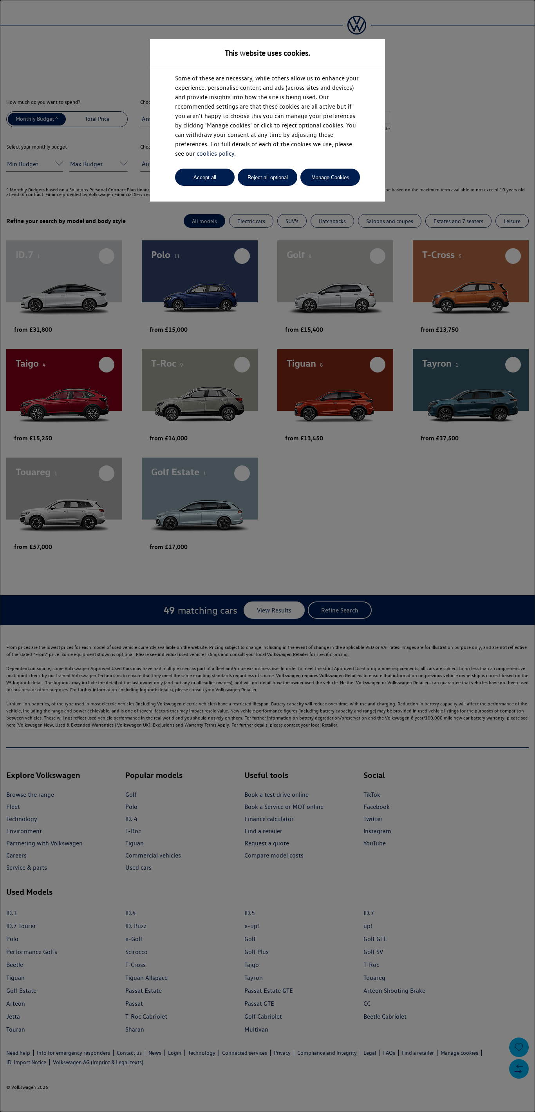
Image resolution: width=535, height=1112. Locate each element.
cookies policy (215, 153)
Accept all (204, 177)
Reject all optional (268, 177)
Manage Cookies (330, 177)
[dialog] (267, 556)
